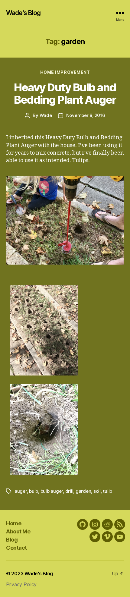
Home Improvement (65, 72)
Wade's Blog (23, 13)
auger (21, 491)
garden (83, 491)
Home (13, 523)
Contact (16, 548)
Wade (46, 115)
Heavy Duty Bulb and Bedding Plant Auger (65, 93)
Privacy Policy (21, 584)
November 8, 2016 (85, 115)
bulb (33, 491)
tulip (107, 491)
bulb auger (52, 491)
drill (69, 491)
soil (97, 491)
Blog (12, 539)
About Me (18, 531)
